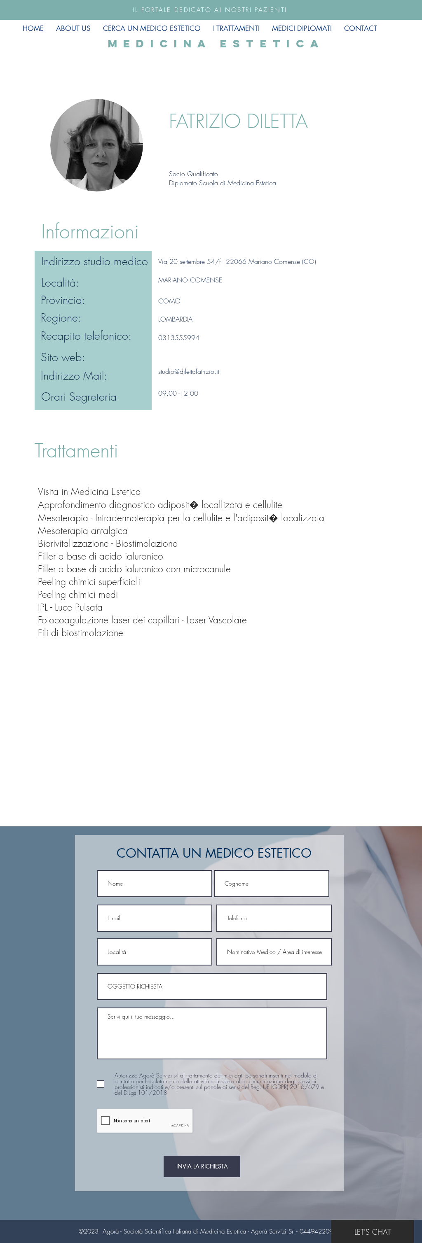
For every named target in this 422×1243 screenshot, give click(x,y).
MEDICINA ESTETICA (216, 43)
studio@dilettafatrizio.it (188, 371)
